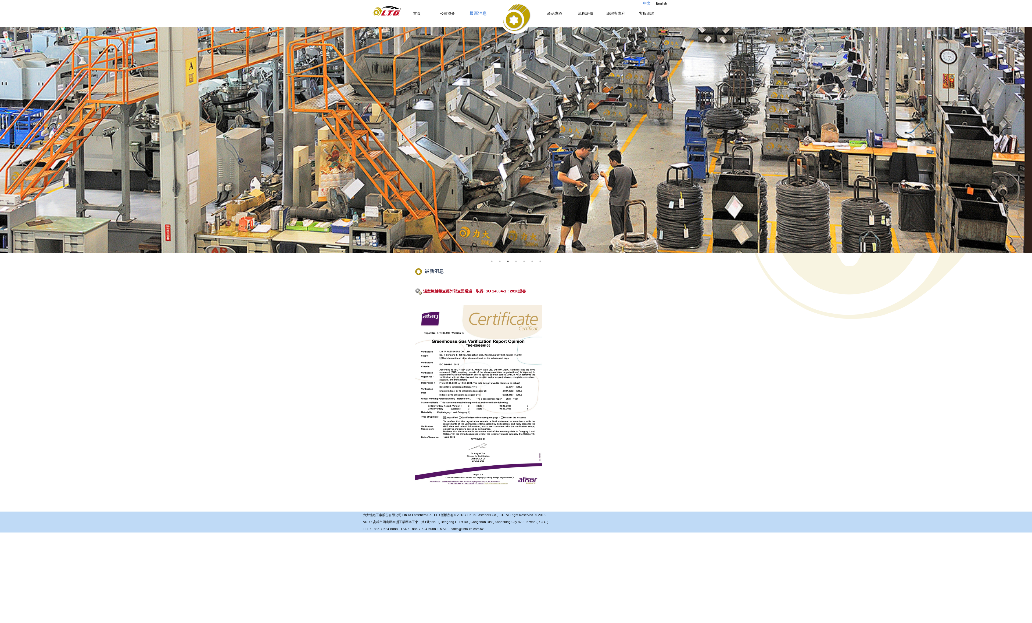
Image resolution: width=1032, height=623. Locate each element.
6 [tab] (532, 261)
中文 (647, 3)
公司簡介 (447, 13)
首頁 (417, 13)
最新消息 (478, 13)
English (661, 3)
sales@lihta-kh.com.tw (467, 529)
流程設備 (585, 13)
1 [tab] (491, 261)
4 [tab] (516, 261)
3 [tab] (508, 261)
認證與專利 (616, 13)
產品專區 (554, 13)
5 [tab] (524, 261)
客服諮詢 (646, 13)
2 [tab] (500, 261)
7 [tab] (540, 261)
